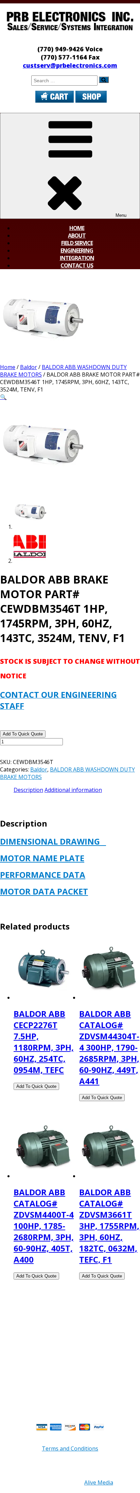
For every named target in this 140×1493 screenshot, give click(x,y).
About (77, 235)
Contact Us (76, 265)
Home (76, 228)
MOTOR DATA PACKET (44, 891)
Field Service (77, 243)
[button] (3, 397)
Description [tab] (28, 790)
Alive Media (98, 1482)
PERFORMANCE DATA (42, 874)
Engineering (76, 250)
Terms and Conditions (70, 1448)
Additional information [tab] (73, 790)
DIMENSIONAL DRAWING (53, 841)
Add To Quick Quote (23, 733)
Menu (121, 215)
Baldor (28, 367)
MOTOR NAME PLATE (42, 858)
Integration (77, 258)
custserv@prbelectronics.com (70, 65)
